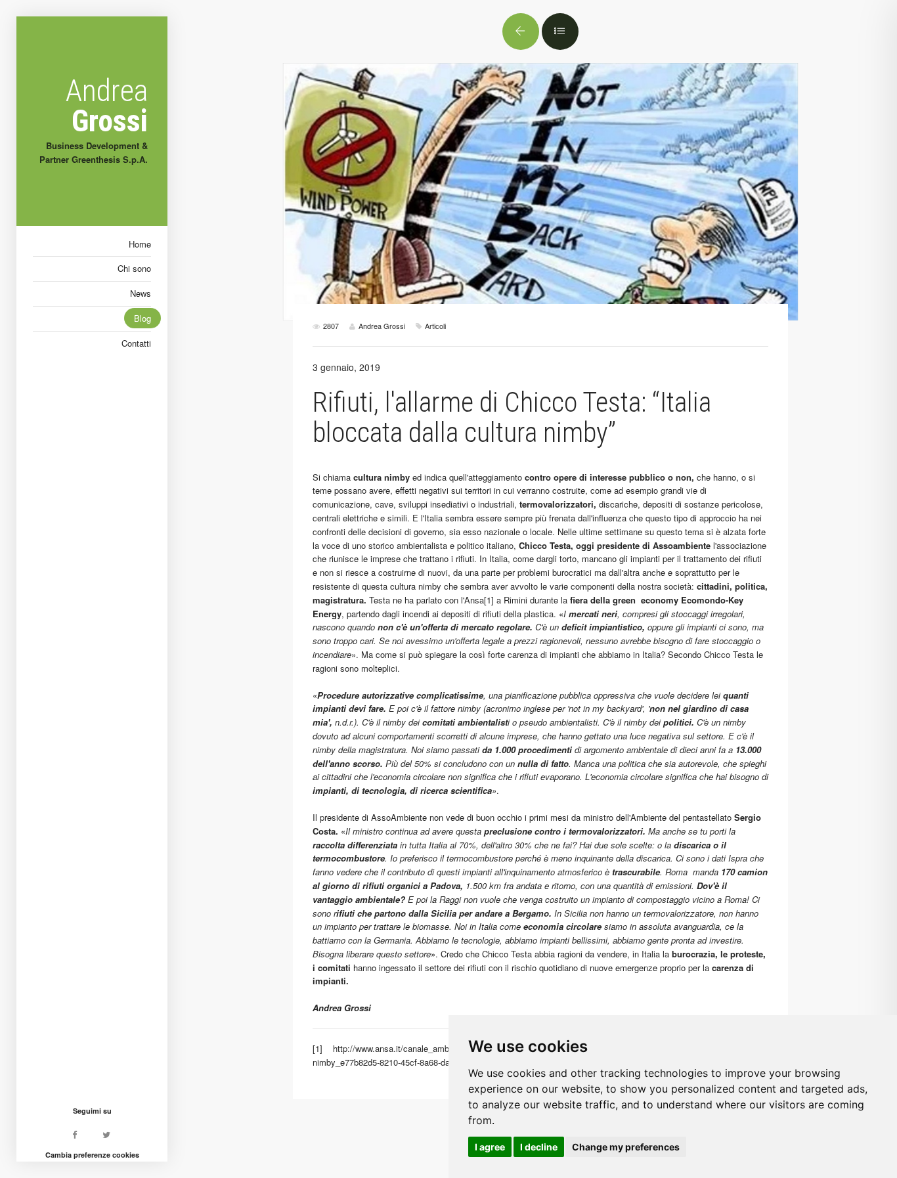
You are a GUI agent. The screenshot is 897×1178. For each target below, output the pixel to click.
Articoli (435, 325)
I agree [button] (490, 1146)
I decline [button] (539, 1146)
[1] (489, 600)
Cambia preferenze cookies (92, 1155)
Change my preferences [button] (626, 1146)
